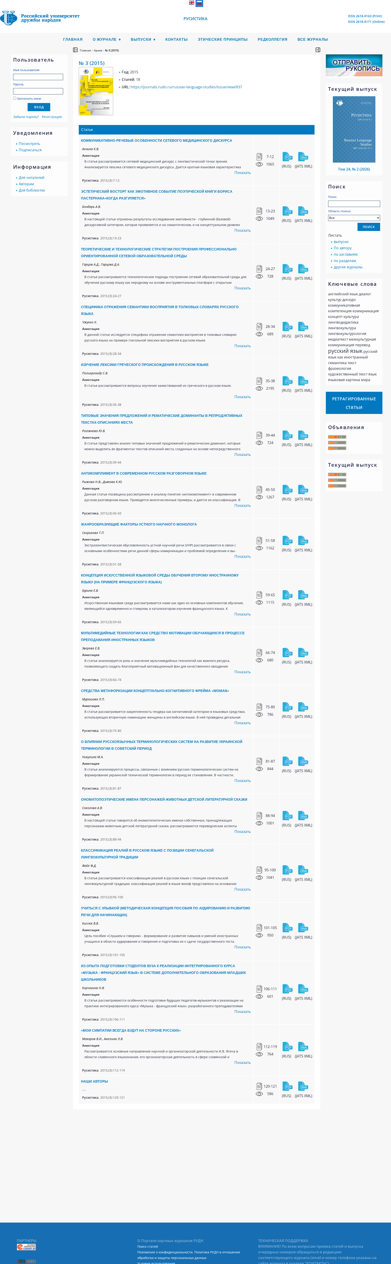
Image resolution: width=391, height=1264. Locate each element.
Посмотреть (29, 143)
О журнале (105, 39)
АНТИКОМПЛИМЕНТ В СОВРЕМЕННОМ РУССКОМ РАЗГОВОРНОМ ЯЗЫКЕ (144, 473)
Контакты (176, 39)
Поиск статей (147, 1246)
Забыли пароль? (26, 117)
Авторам (26, 183)
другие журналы (348, 266)
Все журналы (313, 39)
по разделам (345, 260)
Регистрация (52, 117)
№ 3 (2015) (112, 50)
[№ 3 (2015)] (96, 113)
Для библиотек (32, 190)
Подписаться (30, 149)
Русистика (195, 18)
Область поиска (339, 211)
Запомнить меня (29, 98)
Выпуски (141, 39)
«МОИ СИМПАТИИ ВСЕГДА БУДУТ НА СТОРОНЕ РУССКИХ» (131, 1030)
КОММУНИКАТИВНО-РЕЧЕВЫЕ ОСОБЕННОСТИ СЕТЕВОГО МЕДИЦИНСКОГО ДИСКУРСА (156, 140)
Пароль (18, 84)
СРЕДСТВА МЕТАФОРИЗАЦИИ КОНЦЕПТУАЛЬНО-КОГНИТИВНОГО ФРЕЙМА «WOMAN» (155, 691)
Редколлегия (273, 39)
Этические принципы (223, 39)
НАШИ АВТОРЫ (94, 1081)
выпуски (341, 241)
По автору (343, 247)
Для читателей (31, 177)
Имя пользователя (26, 70)
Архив (98, 50)
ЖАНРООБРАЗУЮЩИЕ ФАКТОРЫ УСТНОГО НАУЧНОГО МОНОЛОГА (139, 524)
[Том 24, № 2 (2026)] (354, 161)
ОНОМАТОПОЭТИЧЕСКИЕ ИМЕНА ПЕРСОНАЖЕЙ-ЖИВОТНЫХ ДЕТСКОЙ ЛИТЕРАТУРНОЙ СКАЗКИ (164, 799)
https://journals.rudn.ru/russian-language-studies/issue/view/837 (186, 86)
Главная (73, 39)
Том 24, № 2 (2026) (354, 169)
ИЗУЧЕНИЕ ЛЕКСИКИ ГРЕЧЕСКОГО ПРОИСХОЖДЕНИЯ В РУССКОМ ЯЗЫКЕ (145, 365)
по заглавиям (346, 254)
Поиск (332, 197)
